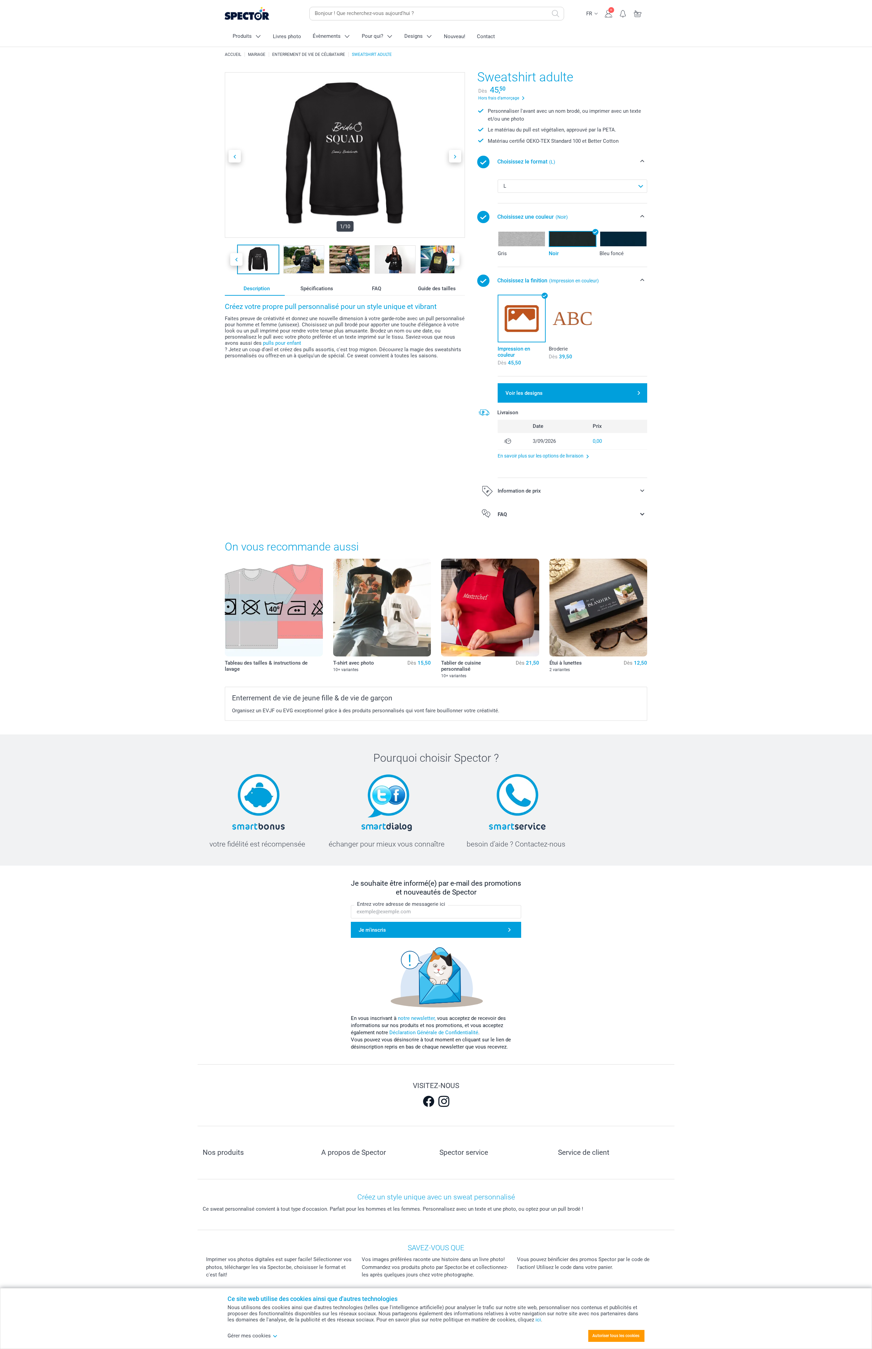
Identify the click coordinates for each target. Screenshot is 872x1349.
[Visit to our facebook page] (428, 1101)
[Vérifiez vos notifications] (623, 13)
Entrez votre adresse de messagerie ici (401, 904)
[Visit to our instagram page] (444, 1101)
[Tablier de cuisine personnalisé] (490, 608)
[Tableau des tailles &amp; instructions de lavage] (274, 608)
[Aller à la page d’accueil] (257, 13)
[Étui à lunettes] (598, 608)
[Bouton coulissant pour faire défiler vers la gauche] (235, 156)
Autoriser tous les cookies (615, 1335)
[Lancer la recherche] (555, 13)
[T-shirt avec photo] (382, 608)
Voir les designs (524, 393)
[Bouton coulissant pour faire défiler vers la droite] (455, 156)
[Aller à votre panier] (637, 13)
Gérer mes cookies (249, 1336)
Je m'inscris (372, 930)
